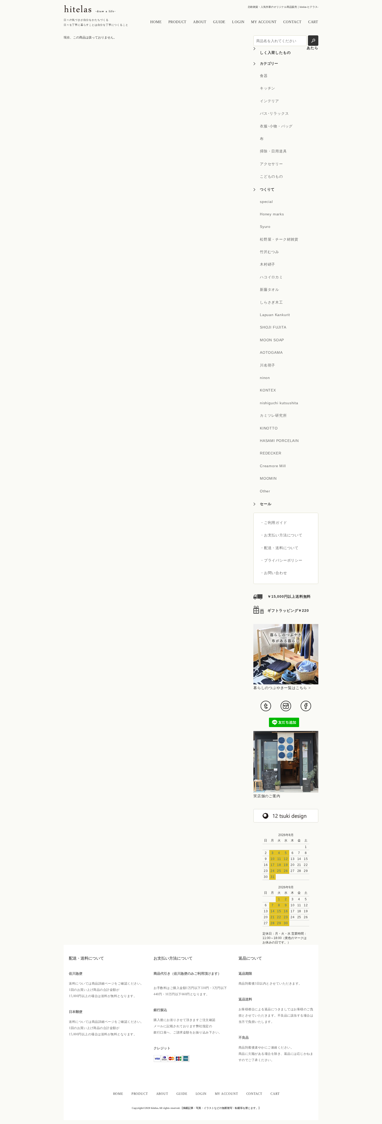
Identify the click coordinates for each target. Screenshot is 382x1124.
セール (265, 504)
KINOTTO (269, 428)
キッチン (267, 88)
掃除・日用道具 (273, 151)
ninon (265, 378)
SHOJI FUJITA (273, 327)
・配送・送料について (279, 548)
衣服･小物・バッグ (276, 126)
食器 (264, 76)
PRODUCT (177, 22)
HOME (156, 22)
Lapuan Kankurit (275, 315)
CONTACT (292, 22)
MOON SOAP (272, 340)
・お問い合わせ (273, 573)
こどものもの (271, 176)
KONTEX (268, 390)
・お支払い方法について (281, 535)
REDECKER (270, 453)
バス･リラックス (274, 113)
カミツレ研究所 (273, 415)
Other (265, 491)
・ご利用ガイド (273, 523)
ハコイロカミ (271, 277)
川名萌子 (267, 365)
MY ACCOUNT (264, 22)
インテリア (269, 101)
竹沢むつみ (269, 252)
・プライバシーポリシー (281, 560)
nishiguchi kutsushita (279, 403)
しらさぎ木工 (271, 302)
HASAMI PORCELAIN (279, 441)
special (266, 202)
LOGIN (238, 22)
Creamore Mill (273, 466)
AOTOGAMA (271, 352)
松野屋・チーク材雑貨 (279, 239)
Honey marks (272, 214)
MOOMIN (268, 478)
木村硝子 (267, 264)
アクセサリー (271, 164)
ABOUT (200, 22)
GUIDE (219, 22)
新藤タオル (269, 289)
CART (313, 22)
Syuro (265, 226)
